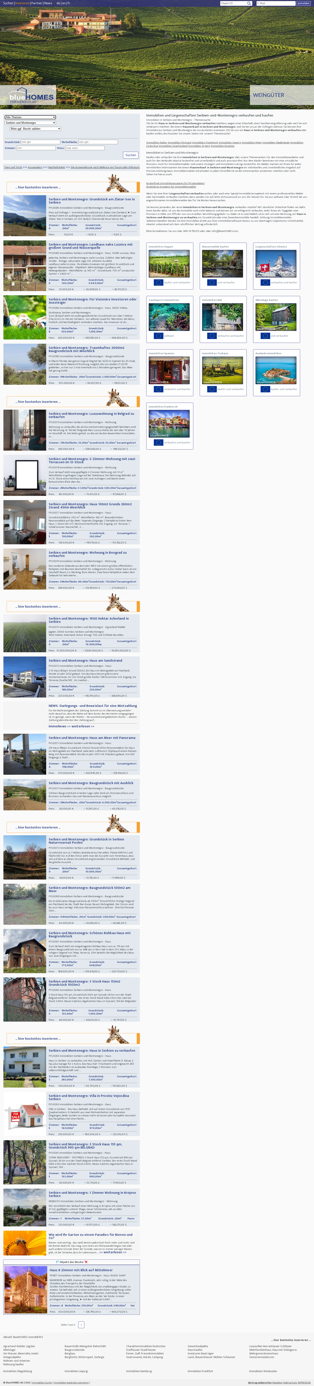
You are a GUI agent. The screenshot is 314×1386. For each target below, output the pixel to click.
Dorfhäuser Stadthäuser (141, 1349)
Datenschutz (290, 1382)
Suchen (8, 3)
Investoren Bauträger (201, 1353)
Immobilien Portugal (180, 142)
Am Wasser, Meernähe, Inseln (20, 1353)
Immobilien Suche (42, 1382)
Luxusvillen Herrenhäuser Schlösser (270, 1346)
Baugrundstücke (75, 1349)
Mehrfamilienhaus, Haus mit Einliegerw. (273, 1349)
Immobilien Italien (156, 142)
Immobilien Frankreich (205, 142)
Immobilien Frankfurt (200, 1371)
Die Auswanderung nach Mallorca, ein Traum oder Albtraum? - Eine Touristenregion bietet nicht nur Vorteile (88, 167)
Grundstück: (12, 142)
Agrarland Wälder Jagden (19, 1346)
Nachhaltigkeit (11, 167)
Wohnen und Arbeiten (16, 1360)
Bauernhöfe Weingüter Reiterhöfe (85, 1346)
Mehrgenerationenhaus (263, 1353)
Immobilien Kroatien (223, 146)
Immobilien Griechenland (173, 146)
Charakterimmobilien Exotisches (145, 1346)
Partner (36, 3)
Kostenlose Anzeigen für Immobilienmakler (171, 186)
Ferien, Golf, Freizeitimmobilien (145, 1353)
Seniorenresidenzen (261, 1357)
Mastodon (277, 1382)
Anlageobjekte (12, 1357)
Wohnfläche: (70, 142)
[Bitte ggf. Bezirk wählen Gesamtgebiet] (34, 129)
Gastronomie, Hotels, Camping (144, 1357)
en (64, 3)
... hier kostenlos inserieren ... (37, 187)
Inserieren (22, 3)
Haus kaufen (195, 1349)
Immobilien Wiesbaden (263, 1371)
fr (68, 3)
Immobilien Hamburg (139, 1371)
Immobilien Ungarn (230, 142)
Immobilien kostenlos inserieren (71, 1382)
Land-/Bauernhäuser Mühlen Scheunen (211, 1357)
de (58, 3)
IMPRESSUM (304, 1382)
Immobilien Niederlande (275, 142)
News (48, 3)
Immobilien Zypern (199, 146)
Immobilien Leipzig (76, 1371)
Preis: (61, 148)
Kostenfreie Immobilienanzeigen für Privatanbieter (175, 183)
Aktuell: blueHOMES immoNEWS (23, 1337)
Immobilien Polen (252, 142)
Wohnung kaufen (13, 1364)
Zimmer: (10, 148)
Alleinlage (9, 1349)
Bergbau (70, 1353)
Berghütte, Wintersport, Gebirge (84, 1357)
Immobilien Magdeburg (17, 1371)
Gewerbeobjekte (198, 1346)
